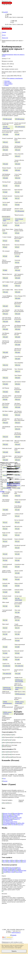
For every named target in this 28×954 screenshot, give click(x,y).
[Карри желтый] (8, 529)
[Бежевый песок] (8, 186)
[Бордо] (18, 867)
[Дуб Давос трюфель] (8, 408)
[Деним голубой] (20, 567)
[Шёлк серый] (8, 599)
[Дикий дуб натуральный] (20, 314)
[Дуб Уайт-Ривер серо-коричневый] (8, 314)
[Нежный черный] (20, 648)
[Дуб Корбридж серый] (8, 423)
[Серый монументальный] (8, 635)
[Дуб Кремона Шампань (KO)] (10, 823)
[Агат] (4, 778)
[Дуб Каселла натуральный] (20, 338)
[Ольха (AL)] (19, 824)
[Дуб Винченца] (20, 423)
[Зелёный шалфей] (8, 586)
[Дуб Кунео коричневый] (20, 461)
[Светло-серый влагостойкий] (20, 599)
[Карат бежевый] (8, 523)
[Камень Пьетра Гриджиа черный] (20, 226)
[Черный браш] (6, 869)
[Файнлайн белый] (8, 445)
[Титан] (4, 872)
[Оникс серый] (8, 654)
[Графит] (12, 869)
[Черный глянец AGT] (20, 220)
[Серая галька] (20, 529)
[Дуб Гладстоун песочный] (8, 461)
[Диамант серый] (20, 205)
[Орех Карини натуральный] (8, 496)
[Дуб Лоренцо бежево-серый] (20, 408)
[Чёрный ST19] (8, 667)
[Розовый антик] (20, 548)
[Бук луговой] (20, 165)
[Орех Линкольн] (20, 366)
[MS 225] (13, 861)
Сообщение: (10, 477)
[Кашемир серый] (20, 193)
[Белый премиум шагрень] (20, 127)
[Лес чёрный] (20, 660)
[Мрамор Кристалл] (8, 271)
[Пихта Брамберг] (20, 359)
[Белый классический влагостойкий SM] (8, 127)
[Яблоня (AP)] (6, 824)
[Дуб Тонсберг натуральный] (20, 392)
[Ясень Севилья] (20, 286)
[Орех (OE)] (18, 817)
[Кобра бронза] (8, 241)
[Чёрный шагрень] (20, 212)
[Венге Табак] (10, 872)
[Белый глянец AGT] (8, 220)
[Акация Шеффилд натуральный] (8, 293)
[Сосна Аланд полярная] (20, 171)
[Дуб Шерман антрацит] (8, 330)
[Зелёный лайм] (8, 580)
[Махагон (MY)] (13, 816)
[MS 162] (9, 860)
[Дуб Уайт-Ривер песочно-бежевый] (20, 307)
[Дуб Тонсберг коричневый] (8, 400)
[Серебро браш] (6, 870)
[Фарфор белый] (20, 674)
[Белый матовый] (11, 867)
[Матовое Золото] (7, 813)
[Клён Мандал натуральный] (20, 503)
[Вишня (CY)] (16, 819)
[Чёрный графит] (20, 654)
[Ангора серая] (20, 593)
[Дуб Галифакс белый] (8, 279)
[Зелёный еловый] (8, 593)
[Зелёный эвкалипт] (8, 193)
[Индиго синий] (20, 574)
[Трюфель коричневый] (20, 613)
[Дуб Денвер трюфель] (8, 353)
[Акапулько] (20, 257)
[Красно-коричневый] (8, 555)
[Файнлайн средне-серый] (20, 445)
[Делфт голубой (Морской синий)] (8, 567)
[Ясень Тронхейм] (20, 151)
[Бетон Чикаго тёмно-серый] (8, 226)
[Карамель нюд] (8, 648)
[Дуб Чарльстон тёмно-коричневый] (20, 416)
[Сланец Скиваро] (8, 234)
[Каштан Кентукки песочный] (8, 366)
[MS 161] (4, 860)
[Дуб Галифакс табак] (8, 286)
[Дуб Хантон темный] (20, 378)
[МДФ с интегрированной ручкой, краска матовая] (8, 713)
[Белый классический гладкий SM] (8, 120)
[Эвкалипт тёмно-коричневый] (8, 392)
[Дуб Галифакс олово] (8, 437)
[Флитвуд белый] (8, 179)
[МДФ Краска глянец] (20, 688)
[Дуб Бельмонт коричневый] (20, 299)
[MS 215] (4, 861)
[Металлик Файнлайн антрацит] (20, 437)
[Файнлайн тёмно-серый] (8, 453)
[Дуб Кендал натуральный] (20, 430)
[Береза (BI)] (5, 816)
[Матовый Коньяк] (7, 819)
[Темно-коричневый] (20, 641)
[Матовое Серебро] (7, 814)
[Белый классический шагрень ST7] (20, 120)
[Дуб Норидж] (8, 385)
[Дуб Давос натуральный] (20, 400)
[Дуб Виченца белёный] (8, 416)
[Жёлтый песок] (20, 523)
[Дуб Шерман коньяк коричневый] (20, 322)
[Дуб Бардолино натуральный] (20, 143)
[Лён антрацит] (8, 248)
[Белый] (4, 867)
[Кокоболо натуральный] (20, 385)
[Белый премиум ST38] (8, 674)
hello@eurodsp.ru (16, 932)
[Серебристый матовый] (20, 263)
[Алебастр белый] (20, 510)
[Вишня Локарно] (8, 165)
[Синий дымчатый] (8, 561)
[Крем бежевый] (20, 186)
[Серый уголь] (8, 660)
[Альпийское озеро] (20, 561)
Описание (7, 81)
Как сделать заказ (7, 2)
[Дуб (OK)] (13, 824)
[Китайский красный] (20, 542)
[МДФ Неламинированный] (8, 702)
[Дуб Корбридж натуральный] (8, 171)
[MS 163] (13, 860)
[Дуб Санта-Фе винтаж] (8, 322)
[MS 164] (18, 860)
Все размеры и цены (12, 78)
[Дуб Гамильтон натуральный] (20, 453)
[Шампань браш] (21, 870)
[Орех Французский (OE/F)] (9, 821)
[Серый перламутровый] (20, 621)
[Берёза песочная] (8, 378)
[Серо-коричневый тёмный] (8, 607)
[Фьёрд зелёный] (20, 580)
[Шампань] (13, 870)
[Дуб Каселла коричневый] (20, 345)
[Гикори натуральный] (20, 496)
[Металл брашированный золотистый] (20, 248)
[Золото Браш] (18, 872)
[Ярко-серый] (8, 621)
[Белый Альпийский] (8, 135)
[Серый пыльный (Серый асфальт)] (8, 205)
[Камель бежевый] (20, 536)
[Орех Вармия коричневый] (8, 307)
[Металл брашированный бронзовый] (8, 257)
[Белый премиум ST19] (20, 667)
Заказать (2, 491)
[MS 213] (23, 860)
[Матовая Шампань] (17, 813)
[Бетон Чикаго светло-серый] (20, 135)
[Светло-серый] (8, 199)
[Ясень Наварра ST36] (20, 293)
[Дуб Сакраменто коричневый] (20, 271)
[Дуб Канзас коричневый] (8, 143)
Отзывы (6, 85)
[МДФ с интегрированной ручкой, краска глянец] (20, 702)
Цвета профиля (8, 83)
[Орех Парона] (20, 372)
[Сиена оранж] (20, 555)
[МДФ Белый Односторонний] (8, 688)
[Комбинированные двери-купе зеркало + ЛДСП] (14, 56)
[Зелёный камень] (20, 586)
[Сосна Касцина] (20, 353)
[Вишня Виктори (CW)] (8, 817)
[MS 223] (9, 861)
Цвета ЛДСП (7, 82)
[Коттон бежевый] (20, 517)
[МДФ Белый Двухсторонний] (20, 681)
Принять (14, 951)
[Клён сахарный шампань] (8, 510)
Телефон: (9, 471)
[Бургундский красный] (8, 542)
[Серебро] (18, 869)
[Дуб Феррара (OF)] (7, 820)
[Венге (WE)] (16, 814)
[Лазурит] (4, 781)
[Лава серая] (20, 607)
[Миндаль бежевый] (8, 536)
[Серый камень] (20, 199)
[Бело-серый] (20, 629)
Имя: (8, 468)
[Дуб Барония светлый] (20, 330)
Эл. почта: (9, 474)
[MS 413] (18, 861)
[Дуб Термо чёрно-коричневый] (8, 151)
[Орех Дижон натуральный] (20, 179)
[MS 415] (23, 861)
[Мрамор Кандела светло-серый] (20, 234)
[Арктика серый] (20, 635)
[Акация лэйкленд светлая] (20, 157)
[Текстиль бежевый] (20, 241)
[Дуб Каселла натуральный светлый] (8, 338)
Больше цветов (6, 216)
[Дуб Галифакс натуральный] (20, 279)
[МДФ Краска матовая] (20, 695)
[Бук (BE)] (21, 823)
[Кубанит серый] (8, 629)
